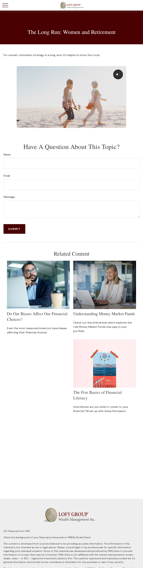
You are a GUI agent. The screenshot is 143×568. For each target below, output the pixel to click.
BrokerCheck (83, 537)
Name (7, 154)
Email (6, 176)
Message (9, 197)
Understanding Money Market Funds (104, 313)
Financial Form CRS (19, 531)
